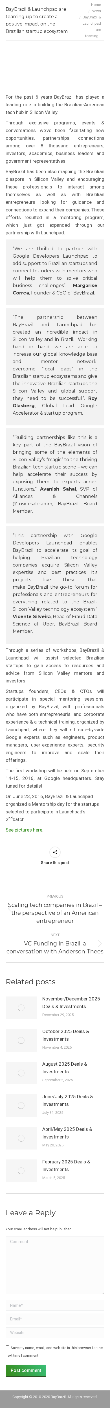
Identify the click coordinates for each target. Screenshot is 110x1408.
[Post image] (21, 1007)
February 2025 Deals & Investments (66, 1165)
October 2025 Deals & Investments (65, 1035)
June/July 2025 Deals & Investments (67, 1100)
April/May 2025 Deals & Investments (67, 1133)
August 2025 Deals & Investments (64, 1067)
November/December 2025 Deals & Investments (71, 1002)
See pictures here (24, 830)
